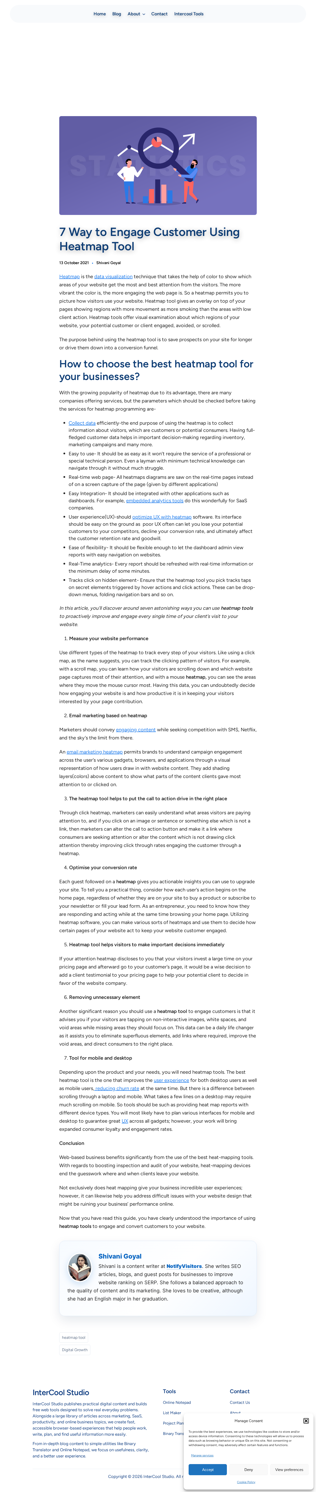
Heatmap (69, 276)
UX (125, 1121)
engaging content (136, 730)
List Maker (172, 1412)
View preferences (289, 1470)
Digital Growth (75, 1349)
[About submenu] (143, 13)
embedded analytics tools (154, 501)
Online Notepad (177, 1402)
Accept (208, 1470)
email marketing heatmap (95, 752)
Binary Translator (177, 1433)
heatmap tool (73, 1337)
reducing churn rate (116, 1088)
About (235, 1412)
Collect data (82, 423)
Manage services (202, 1455)
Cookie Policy (246, 1482)
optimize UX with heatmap (162, 517)
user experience (171, 1080)
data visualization (113, 276)
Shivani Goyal (108, 262)
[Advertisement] (158, 65)
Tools (169, 1391)
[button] (306, 1420)
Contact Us (240, 1402)
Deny (248, 1470)
